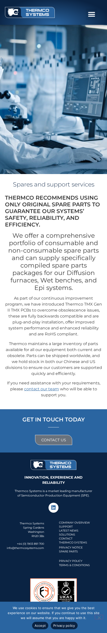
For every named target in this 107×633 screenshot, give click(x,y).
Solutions (67, 534)
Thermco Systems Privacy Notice (73, 545)
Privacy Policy (70, 561)
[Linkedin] (53, 508)
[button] (91, 14)
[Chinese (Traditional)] (101, 4)
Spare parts (68, 551)
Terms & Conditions (74, 565)
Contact (65, 538)
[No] (99, 617)
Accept (40, 626)
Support (66, 526)
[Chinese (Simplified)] (91, 4)
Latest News (68, 530)
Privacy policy (64, 626)
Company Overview (74, 522)
